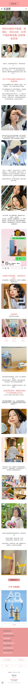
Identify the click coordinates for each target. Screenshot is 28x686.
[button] (1, 9)
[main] (14, 33)
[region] (14, 3)
